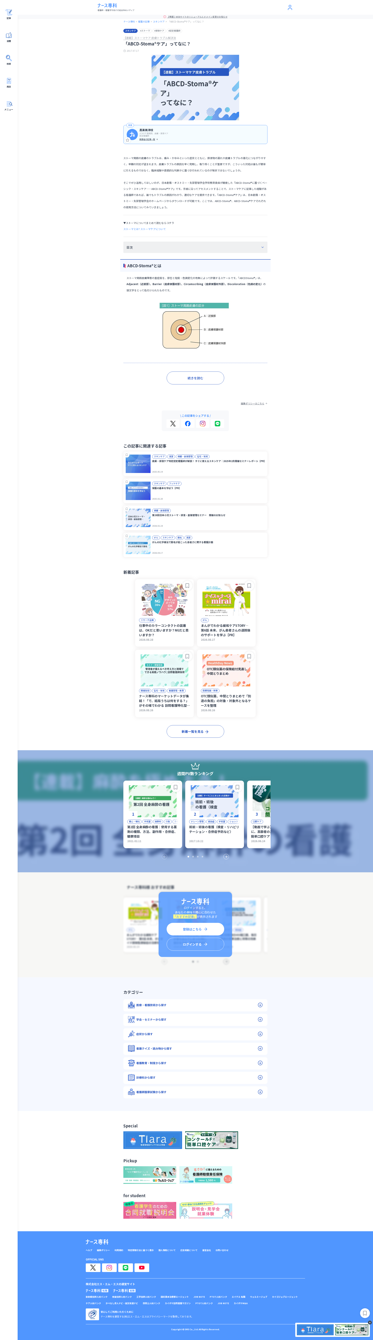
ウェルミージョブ (258, 1297)
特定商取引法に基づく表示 (141, 1250)
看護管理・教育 (176, 690)
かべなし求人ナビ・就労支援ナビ (122, 1303)
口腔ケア (257, 821)
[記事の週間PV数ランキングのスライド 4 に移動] (202, 856)
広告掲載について (189, 1250)
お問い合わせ (222, 1250)
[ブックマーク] (126, 455)
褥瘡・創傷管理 (185, 456)
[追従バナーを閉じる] (370, 1323)
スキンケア (159, 21)
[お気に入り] (127, 140)
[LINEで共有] (217, 423)
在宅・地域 (202, 456)
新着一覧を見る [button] (193, 731)
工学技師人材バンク (146, 1297)
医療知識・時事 (210, 690)
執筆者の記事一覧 (147, 139)
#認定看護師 (174, 30)
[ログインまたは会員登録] (290, 7)
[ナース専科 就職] (124, 1290)
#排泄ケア (159, 30)
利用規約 (119, 1250)
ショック (233, 821)
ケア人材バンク (93, 1303)
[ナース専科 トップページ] (97, 1242)
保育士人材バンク (151, 1303)
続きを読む (195, 378)
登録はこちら (192, 929)
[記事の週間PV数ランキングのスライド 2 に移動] (193, 856)
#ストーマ (145, 30)
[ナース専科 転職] (97, 1290)
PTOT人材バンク (218, 1297)
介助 (168, 821)
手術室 (147, 821)
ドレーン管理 (197, 821)
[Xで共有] (173, 423)
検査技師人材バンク (122, 1297)
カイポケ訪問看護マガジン (178, 1303)
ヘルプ (89, 1250)
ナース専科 (129, 21)
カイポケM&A (241, 1303)
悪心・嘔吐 (134, 821)
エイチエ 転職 (238, 1297)
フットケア (174, 483)
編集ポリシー (103, 1250)
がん (156, 537)
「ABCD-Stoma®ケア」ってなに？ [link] (186, 21)
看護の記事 (144, 21)
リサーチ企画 (147, 620)
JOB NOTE (199, 1297)
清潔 (171, 456)
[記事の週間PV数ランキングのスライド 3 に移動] (198, 856)
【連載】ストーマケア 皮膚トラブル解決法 (149, 38)
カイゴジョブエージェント (285, 1297)
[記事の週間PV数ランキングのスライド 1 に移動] (188, 856)
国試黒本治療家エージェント (175, 1297)
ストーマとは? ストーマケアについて (144, 229)
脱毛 (180, 537)
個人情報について (167, 1250)
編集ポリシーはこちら (252, 403)
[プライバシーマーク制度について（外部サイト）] (92, 1314)
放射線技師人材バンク (96, 1297)
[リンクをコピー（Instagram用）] (202, 423)
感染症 (211, 821)
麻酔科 (158, 821)
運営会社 (206, 1250)
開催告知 (145, 690)
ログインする (192, 944)
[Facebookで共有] (187, 423)
